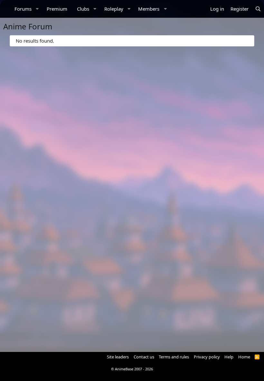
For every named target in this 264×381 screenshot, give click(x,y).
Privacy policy (207, 357)
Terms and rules (174, 357)
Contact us (144, 357)
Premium (57, 8)
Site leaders (118, 357)
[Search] (258, 9)
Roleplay (113, 8)
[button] (37, 9)
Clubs (83, 8)
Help (228, 357)
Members (148, 8)
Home (244, 357)
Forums (23, 8)
